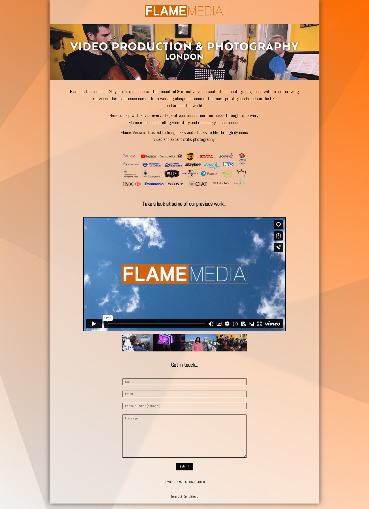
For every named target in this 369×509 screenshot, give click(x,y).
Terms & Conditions (184, 497)
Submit (184, 466)
